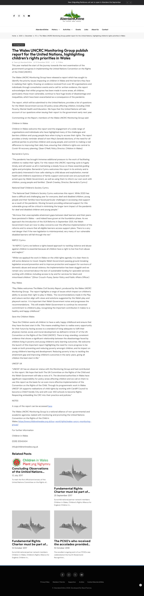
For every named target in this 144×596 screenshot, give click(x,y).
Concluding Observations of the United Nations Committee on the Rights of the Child (30, 473)
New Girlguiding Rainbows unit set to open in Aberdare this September (94, 2)
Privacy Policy (45, 582)
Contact (105, 29)
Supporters (72, 582)
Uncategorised (18, 45)
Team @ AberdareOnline (23, 62)
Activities (66, 29)
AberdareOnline (42, 29)
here (50, 406)
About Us (95, 29)
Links (86, 29)
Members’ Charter (59, 582)
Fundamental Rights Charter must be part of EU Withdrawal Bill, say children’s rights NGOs (71, 493)
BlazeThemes (86, 588)
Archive (81, 582)
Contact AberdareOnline (95, 582)
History (55, 29)
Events (78, 29)
